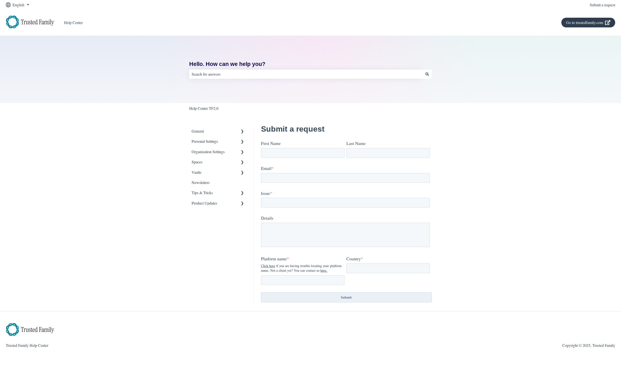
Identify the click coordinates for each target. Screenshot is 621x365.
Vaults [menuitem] (196, 172)
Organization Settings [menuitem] (208, 151)
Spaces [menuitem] (197, 161)
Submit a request (602, 4)
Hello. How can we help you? (227, 64)
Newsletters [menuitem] (201, 182)
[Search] (427, 74)
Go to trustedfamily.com (584, 22)
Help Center (73, 22)
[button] (242, 131)
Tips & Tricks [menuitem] (202, 192)
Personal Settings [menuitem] (205, 141)
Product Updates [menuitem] (204, 203)
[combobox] (306, 74)
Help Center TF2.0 (203, 108)
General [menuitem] (198, 131)
